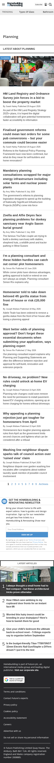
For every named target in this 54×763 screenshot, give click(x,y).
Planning (5, 58)
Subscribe (38, 4)
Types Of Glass (26, 11)
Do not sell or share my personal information (26, 737)
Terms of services (35, 540)
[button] (3, 4)
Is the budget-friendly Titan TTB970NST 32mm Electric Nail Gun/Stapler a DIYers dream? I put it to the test (28, 646)
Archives (43, 484)
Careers (7, 724)
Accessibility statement (15, 717)
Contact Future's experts (16, 698)
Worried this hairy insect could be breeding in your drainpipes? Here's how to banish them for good (26, 617)
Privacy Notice (38, 542)
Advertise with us (12, 731)
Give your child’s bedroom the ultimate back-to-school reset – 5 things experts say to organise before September (28, 632)
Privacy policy (10, 704)
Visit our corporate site (26, 670)
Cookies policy (11, 711)
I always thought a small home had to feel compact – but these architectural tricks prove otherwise (27, 588)
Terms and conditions (15, 691)
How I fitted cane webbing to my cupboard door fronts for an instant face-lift (26, 603)
